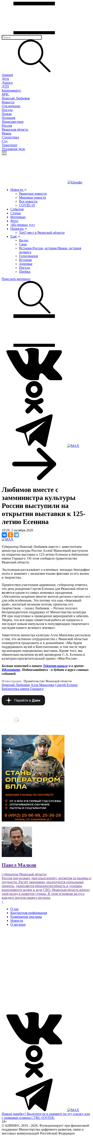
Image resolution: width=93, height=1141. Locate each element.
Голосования (28, 256)
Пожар (7, 114)
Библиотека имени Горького (22, 689)
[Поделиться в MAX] (7, 539)
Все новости (28, 201)
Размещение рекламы (26, 917)
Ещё (14, 236)
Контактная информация (28, 913)
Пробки (24, 271)
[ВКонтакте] (4, 534)
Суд (4, 141)
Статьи (15, 213)
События (17, 209)
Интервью (18, 217)
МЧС (5, 94)
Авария (7, 75)
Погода (7, 110)
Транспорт (9, 145)
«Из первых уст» (22, 225)
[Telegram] (16, 534)
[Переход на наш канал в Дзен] (23, 704)
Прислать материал (16, 279)
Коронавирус (11, 90)
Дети (5, 79)
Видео (23, 240)
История (25, 260)
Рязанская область (15, 129)
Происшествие (13, 121)
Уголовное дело (13, 149)
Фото (14, 221)
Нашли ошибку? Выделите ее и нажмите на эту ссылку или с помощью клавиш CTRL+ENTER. (46, 1116)
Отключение (11, 106)
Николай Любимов (16, 98)
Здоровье (25, 264)
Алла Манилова (42, 685)
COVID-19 (27, 205)
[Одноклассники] (10, 534)
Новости (8, 102)
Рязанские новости (33, 193)
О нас (14, 909)
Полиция (8, 118)
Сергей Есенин (66, 685)
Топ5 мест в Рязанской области (42, 232)
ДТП (5, 86)
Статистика (10, 137)
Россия (7, 125)
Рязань (6, 133)
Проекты (17, 228)
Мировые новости (32, 197)
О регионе (18, 924)
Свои (23, 244)
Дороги (7, 82)
